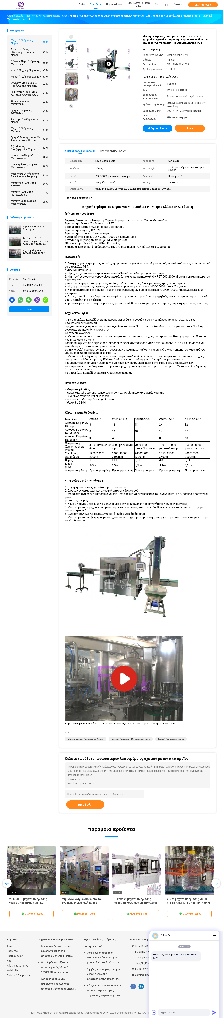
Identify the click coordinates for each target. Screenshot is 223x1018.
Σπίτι (10, 946)
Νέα (9, 960)
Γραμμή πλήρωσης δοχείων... (29, 111)
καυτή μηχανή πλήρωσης (29, 70)
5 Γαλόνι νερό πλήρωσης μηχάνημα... (29, 62)
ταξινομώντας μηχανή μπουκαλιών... (29, 166)
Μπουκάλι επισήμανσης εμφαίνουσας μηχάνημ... (29, 175)
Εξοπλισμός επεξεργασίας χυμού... (29, 148)
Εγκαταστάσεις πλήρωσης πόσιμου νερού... (29, 52)
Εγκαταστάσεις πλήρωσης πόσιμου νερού (100, 943)
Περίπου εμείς (15, 955)
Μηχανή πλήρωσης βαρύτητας (33, 228)
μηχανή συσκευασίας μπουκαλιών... (29, 202)
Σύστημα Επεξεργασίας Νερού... (29, 120)
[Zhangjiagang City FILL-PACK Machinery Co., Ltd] (20, 5)
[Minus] (214, 936)
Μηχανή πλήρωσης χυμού (29, 76)
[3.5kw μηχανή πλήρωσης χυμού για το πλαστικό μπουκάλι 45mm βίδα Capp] (189, 870)
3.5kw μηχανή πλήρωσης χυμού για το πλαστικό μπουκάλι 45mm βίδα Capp (188, 902)
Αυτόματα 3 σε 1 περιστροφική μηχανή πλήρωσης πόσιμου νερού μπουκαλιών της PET (35, 241)
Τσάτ (29, 309)
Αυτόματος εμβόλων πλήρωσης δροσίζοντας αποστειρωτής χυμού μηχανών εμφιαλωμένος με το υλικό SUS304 (59, 984)
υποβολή (85, 804)
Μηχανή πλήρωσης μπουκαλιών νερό (131, 739)
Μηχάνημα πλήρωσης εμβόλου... (29, 184)
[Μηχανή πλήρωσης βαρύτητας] (15, 230)
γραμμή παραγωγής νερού (171, 739)
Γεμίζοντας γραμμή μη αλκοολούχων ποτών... (29, 93)
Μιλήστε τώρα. (203, 4)
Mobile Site (13, 970)
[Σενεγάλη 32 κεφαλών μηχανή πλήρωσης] (108, 64)
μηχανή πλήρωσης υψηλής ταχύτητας (33, 251)
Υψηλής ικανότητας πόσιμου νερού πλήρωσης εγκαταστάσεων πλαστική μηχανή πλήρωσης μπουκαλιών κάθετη (105, 974)
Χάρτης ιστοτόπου (17, 965)
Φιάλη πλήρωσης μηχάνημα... (29, 102)
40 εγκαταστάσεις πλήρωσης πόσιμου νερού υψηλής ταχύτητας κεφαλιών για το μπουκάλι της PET (104, 991)
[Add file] (154, 1012)
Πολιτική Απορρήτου (19, 975)
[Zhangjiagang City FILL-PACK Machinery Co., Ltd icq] (45, 300)
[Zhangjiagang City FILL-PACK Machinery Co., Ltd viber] (37, 300)
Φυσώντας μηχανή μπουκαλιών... (29, 157)
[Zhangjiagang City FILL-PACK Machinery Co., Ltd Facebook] (133, 986)
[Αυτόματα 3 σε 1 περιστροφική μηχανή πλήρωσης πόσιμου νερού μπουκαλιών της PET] (15, 242)
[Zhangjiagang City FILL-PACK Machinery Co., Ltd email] (12, 300)
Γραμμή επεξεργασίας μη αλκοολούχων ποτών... (29, 139)
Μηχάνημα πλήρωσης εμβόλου (56, 939)
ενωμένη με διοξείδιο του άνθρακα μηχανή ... (29, 84)
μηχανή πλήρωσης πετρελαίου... (29, 193)
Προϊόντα (12, 951)
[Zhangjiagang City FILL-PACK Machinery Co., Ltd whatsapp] (20, 300)
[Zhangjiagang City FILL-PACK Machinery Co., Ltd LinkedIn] (141, 986)
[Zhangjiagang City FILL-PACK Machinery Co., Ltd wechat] (29, 300)
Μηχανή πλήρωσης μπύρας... (29, 129)
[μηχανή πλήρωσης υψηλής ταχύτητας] (15, 253)
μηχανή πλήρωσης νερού (29, 42)
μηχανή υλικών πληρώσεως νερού (85, 739)
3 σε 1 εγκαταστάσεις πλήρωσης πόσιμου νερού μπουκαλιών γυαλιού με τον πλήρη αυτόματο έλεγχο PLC (104, 958)
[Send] (214, 1012)
